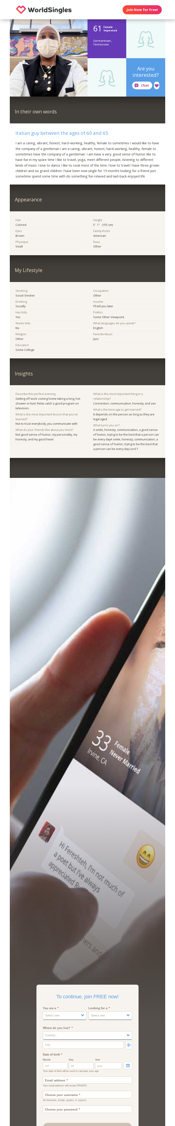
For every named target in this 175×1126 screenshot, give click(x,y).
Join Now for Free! (142, 9)
